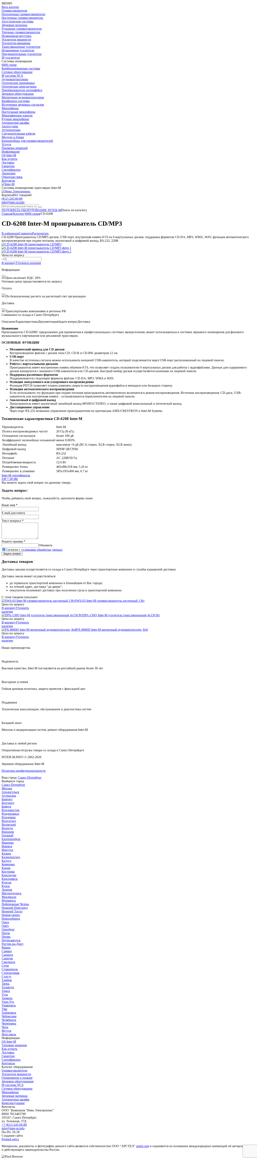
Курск (6, 886)
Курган (6, 882)
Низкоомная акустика (16, 36)
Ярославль (9, 1034)
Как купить (9, 159)
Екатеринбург (11, 839)
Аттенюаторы (11, 130)
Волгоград (9, 821)
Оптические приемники (18, 83)
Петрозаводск (11, 940)
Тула (5, 994)
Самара (7, 951)
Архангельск (10, 792)
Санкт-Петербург (30, 777)
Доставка (8, 162)
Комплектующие (13, 1103)
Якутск (6, 1030)
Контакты (8, 180)
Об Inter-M (9, 155)
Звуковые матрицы (15, 1096)
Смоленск (8, 962)
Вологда (7, 828)
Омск (5, 922)
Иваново (8, 842)
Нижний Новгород (15, 907)
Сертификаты (11, 169)
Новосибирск (11, 918)
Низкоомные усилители (18, 50)
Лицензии (8, 173)
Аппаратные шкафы (15, 122)
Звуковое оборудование (18, 93)
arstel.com (142, 1146)
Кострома (8, 871)
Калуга (6, 860)
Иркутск (7, 850)
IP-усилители (11, 57)
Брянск (6, 806)
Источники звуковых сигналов (23, 104)
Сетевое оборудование (17, 72)
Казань (6, 853)
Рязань (6, 947)
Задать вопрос (12, 553)
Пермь (6, 936)
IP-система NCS (12, 1085)
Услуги (6, 144)
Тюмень (7, 998)
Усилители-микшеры (16, 43)
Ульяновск (9, 1005)
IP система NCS (12, 75)
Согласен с (34, 549)
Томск (6, 991)
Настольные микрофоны (18, 112)
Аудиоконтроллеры (15, 79)
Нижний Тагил (12, 911)
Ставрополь (10, 969)
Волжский (9, 824)
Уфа (4, 1009)
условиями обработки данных (41, 549)
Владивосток (10, 810)
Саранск (7, 954)
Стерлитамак (10, 973)
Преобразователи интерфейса (22, 90)
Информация (10, 151)
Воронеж (8, 831)
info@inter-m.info (13, 202)
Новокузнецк (11, 915)
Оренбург (8, 929)
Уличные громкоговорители (21, 32)
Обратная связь (12, 177)
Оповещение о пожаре (17, 1077)
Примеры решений (15, 148)
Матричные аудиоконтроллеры (23, 97)
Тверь (5, 983)
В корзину (9, 263)
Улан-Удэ (8, 1001)
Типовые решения (14, 1045)
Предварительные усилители (22, 54)
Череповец (9, 1023)
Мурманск (9, 900)
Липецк (7, 889)
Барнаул (7, 799)
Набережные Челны (15, 904)
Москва (7, 788)
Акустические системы (18, 21)
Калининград (11, 857)
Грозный (7, 835)
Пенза (6, 933)
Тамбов (7, 980)
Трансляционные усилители (21, 46)
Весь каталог (10, 7)
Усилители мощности (16, 39)
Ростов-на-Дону (12, 944)
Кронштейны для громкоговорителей (27, 140)
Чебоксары (9, 1016)
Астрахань (9, 795)
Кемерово (8, 864)
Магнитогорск (11, 893)
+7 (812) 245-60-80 (14, 1124)
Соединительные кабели (18, 133)
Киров (6, 868)
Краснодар (9, 875)
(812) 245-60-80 (12, 198)
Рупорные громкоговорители (22, 28)
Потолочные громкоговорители (23, 14)
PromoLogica (10, 1139)
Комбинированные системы (21, 68)
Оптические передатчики (19, 86)
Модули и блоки (13, 137)
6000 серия (9, 65)
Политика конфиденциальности (24, 770)
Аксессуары (10, 126)
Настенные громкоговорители (22, 17)
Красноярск (10, 878)
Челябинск (9, 1020)
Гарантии (8, 166)
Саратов (7, 958)
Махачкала (9, 897)
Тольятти (8, 987)
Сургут (6, 976)
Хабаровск (9, 1012)
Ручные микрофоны (15, 119)
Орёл (5, 926)
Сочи (5, 965)
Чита (5, 1027)
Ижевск (7, 846)
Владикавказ (10, 813)
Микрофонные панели (17, 115)
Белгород (8, 803)
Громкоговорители (14, 10)
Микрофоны (10, 108)
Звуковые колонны (14, 25)
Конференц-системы (16, 101)
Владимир (9, 817)
